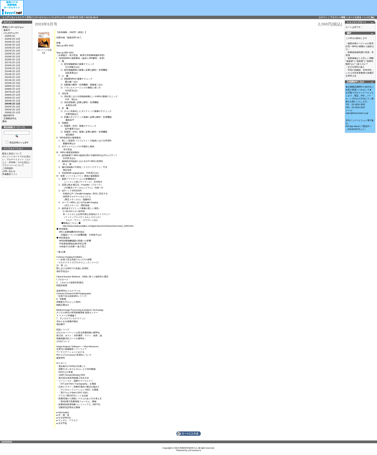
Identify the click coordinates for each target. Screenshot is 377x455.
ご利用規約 (7, 168)
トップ (5, 17)
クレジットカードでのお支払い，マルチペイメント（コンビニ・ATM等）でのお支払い (16, 159)
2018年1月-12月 (12, 59)
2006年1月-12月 (12, 95)
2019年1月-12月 (12, 56)
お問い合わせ (8, 171)
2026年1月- (10, 36)
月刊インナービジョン (37, 17)
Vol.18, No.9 (92, 17)
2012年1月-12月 (12, 77)
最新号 (7, 30)
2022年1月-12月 (12, 48)
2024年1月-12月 (12, 42)
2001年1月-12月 (12, 109)
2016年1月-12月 (12, 65)
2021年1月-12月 (12, 50)
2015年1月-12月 (12, 68)
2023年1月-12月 (12, 45)
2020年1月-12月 (12, 53)
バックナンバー (58, 17)
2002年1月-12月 (12, 106)
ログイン (323, 17)
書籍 (4, 121)
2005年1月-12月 (12, 98)
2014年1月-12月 (12, 71)
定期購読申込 (10, 118)
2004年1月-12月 (12, 101)
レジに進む (369, 17)
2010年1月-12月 (12, 83)
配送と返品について (12, 153)
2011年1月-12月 (12, 80)
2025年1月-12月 (12, 39)
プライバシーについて (13, 165)
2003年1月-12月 (75, 17)
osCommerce (194, 450)
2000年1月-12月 (12, 112)
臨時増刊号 (9, 115)
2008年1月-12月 (12, 89)
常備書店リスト (9, 174)
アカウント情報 (337, 17)
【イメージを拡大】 (44, 51)
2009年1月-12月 (12, 86)
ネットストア (17, 17)
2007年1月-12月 (12, 92)
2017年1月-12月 (12, 62)
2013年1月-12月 (12, 74)
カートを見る (354, 17)
